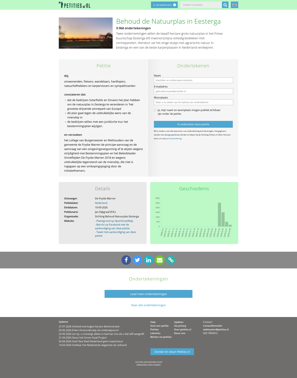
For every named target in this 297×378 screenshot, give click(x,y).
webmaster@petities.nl (216, 329)
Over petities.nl (182, 329)
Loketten (155, 333)
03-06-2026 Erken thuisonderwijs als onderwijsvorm (89, 330)
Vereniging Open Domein (148, 365)
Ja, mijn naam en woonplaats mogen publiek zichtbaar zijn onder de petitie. (189, 111)
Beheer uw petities (161, 336)
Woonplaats (161, 97)
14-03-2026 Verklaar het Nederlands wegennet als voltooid (93, 345)
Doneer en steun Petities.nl (172, 352)
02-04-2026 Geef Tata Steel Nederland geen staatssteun (91, 341)
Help (152, 322)
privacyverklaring (174, 138)
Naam (157, 75)
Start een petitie (159, 325)
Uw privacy (180, 325)
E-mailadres (161, 86)
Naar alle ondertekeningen (148, 305)
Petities (154, 329)
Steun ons (179, 333)
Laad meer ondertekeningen (148, 294)
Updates (178, 322)
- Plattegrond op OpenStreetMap (114, 221)
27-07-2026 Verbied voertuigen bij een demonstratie (89, 326)
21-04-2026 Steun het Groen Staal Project (83, 337)
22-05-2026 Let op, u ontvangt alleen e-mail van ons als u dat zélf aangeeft (101, 334)
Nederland (101, 203)
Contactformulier (212, 325)
